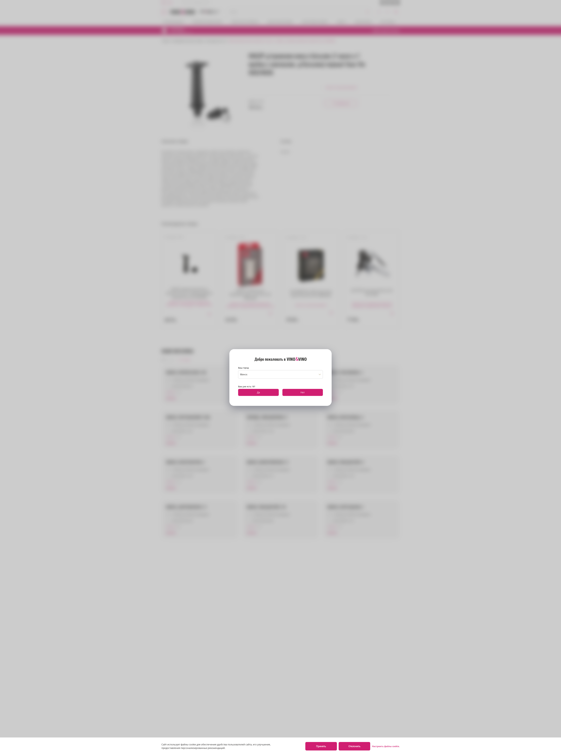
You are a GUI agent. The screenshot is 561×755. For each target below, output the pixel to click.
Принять (321, 746)
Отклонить (354, 746)
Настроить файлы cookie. (386, 746)
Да (258, 392)
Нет (303, 392)
